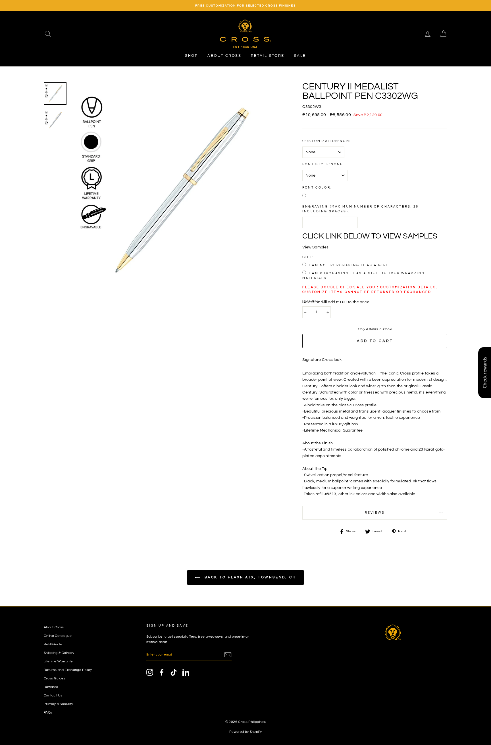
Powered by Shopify (245, 732)
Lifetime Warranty (58, 661)
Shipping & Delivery (59, 652)
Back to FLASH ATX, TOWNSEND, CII (249, 577)
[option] (245, 5)
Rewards (51, 687)
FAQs (48, 712)
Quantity (313, 301)
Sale (300, 56)
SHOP (191, 56)
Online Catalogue (58, 635)
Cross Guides (54, 678)
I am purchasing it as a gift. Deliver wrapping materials (363, 276)
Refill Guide (53, 644)
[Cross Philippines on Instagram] (149, 672)
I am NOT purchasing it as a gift (348, 265)
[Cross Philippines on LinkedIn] (185, 672)
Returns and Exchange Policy (68, 669)
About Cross (224, 56)
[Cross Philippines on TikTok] (173, 672)
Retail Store (267, 56)
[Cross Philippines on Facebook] (161, 672)
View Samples (315, 247)
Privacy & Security (58, 704)
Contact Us (53, 695)
